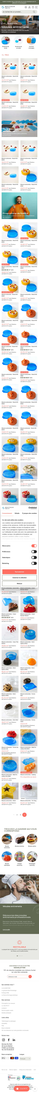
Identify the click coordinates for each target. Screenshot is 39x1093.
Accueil (4, 23)
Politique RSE (5, 993)
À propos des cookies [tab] (29, 513)
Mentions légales (13, 1069)
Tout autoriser (19, 572)
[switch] (34, 551)
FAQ (3, 1025)
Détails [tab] (17, 513)
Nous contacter (6, 1028)
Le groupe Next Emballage (9, 990)
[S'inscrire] (30, 976)
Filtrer (6, 55)
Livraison (4, 1008)
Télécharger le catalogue (9, 1021)
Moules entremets (12, 23)
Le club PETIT (5, 1005)
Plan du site (5, 1069)
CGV (35, 1069)
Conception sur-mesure (8, 1003)
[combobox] (19, 12)
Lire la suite (6, 929)
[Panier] (33, 7)
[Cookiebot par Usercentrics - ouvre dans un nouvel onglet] (28, 508)
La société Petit (6, 988)
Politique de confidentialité (26, 1069)
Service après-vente (7, 1010)
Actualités (4, 1023)
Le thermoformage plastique (10, 995)
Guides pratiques (6, 1012)
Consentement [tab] (7, 513)
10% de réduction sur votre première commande (15, 1030)
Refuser (19, 583)
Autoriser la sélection (19, 577)
